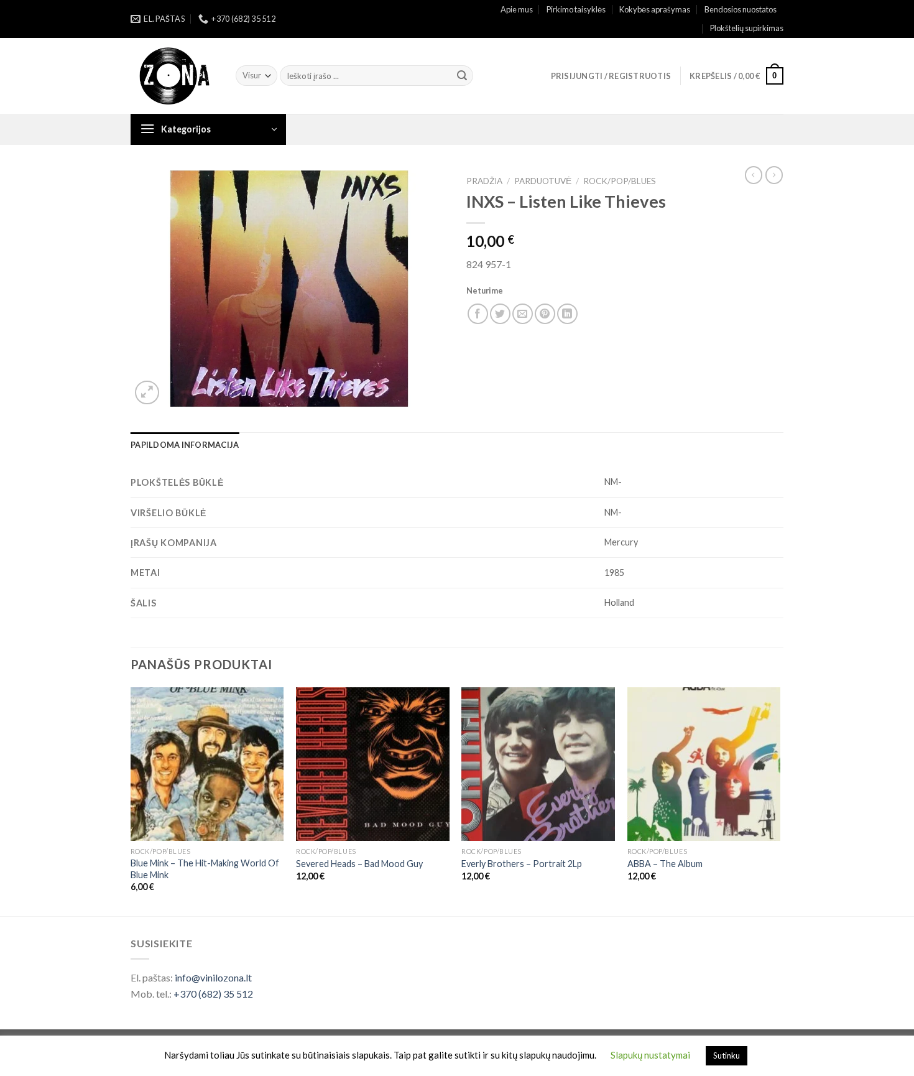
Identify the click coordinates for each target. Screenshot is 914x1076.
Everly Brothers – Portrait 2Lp (521, 863)
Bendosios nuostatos (740, 9)
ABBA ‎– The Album (665, 863)
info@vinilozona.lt (213, 977)
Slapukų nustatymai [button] (650, 1054)
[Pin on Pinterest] (545, 314)
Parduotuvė (542, 181)
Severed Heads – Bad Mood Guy (359, 863)
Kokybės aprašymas (654, 9)
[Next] (779, 800)
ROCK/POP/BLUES (619, 181)
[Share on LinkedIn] (567, 314)
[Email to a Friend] (522, 314)
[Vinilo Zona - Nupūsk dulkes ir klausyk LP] (174, 76)
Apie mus (517, 9)
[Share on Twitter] (500, 314)
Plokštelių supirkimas (746, 28)
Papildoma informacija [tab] (185, 445)
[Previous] (131, 800)
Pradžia (484, 181)
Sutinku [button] (726, 1055)
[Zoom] (147, 393)
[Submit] (462, 75)
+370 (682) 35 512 (213, 993)
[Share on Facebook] (478, 314)
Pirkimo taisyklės (576, 9)
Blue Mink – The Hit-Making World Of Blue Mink (205, 869)
